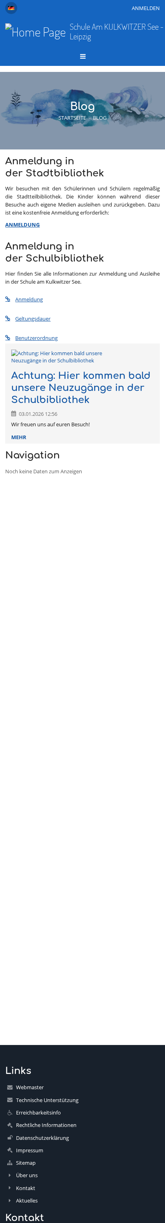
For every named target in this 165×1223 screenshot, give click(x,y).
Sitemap (26, 1162)
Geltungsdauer (32, 318)
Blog (100, 117)
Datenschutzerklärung (42, 1137)
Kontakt (25, 1188)
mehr (18, 437)
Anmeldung (29, 299)
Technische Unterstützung (47, 1100)
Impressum (29, 1150)
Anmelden (146, 8)
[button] (11, 8)
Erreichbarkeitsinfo (38, 1112)
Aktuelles (27, 1200)
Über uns (27, 1175)
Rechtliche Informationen (46, 1125)
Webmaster (30, 1087)
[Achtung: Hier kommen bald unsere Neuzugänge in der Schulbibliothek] (82, 357)
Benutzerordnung (36, 338)
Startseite (72, 117)
